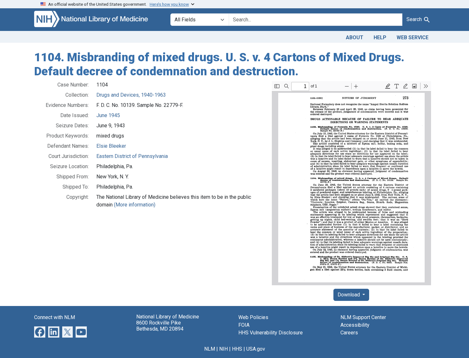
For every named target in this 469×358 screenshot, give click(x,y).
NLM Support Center (363, 317)
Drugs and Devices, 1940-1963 (131, 95)
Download (349, 295)
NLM (209, 349)
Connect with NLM (54, 317)
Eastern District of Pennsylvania (132, 156)
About (354, 37)
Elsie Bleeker (111, 146)
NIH (223, 349)
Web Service (412, 37)
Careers (349, 333)
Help (380, 37)
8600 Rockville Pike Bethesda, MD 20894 (159, 326)
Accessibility (354, 325)
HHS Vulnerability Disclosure (270, 333)
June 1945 (108, 115)
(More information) (134, 205)
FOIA (243, 325)
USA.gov (255, 349)
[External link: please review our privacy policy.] (39, 332)
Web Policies (253, 317)
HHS (237, 349)
